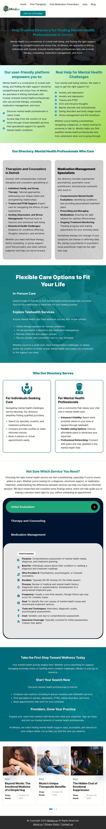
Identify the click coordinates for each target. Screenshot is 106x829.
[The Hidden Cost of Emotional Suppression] (87, 748)
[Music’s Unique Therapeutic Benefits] (53, 748)
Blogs (7, 779)
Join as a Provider (32, 13)
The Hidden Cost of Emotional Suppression (85, 787)
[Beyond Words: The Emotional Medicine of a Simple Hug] (19, 748)
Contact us (67, 824)
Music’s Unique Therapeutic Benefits (52, 785)
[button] (8, 771)
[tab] (53, 507)
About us (38, 824)
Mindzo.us (52, 820)
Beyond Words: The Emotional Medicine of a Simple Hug (17, 787)
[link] (19, 775)
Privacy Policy (52, 824)
